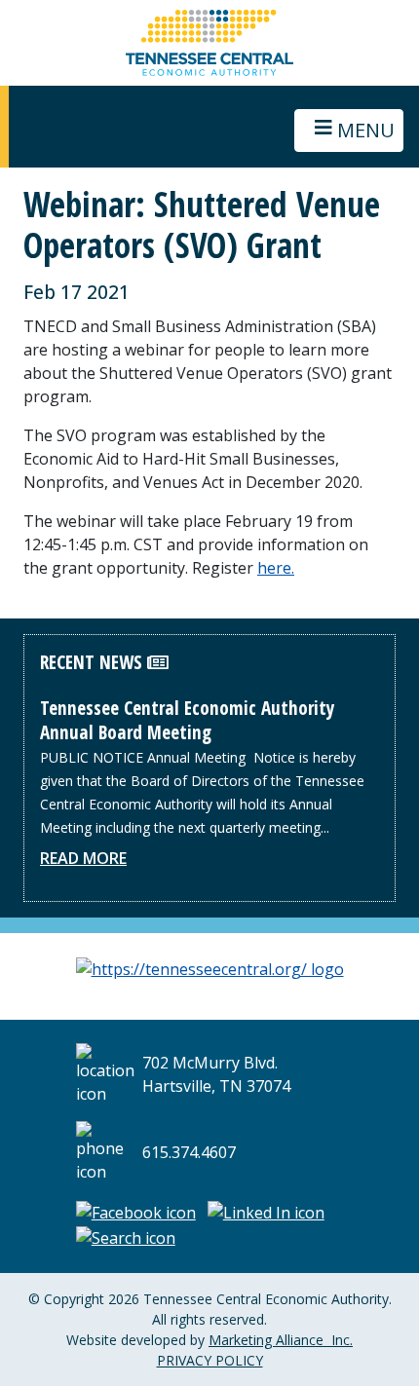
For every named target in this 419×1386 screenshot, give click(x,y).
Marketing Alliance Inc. (281, 1339)
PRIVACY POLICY (210, 1360)
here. (275, 568)
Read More (83, 858)
